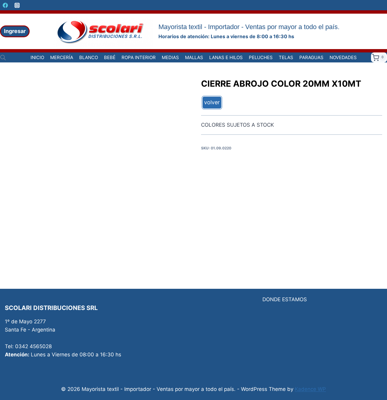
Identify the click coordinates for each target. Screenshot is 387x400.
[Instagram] (17, 5)
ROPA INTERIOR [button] (139, 57)
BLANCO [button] (88, 57)
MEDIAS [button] (170, 57)
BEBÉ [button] (109, 57)
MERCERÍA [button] (61, 57)
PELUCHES (261, 57)
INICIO (37, 57)
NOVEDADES (343, 57)
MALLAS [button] (194, 57)
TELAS (286, 57)
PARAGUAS (311, 57)
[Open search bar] (3, 57)
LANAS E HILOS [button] (226, 57)
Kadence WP (310, 389)
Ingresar (15, 31)
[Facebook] (5, 5)
